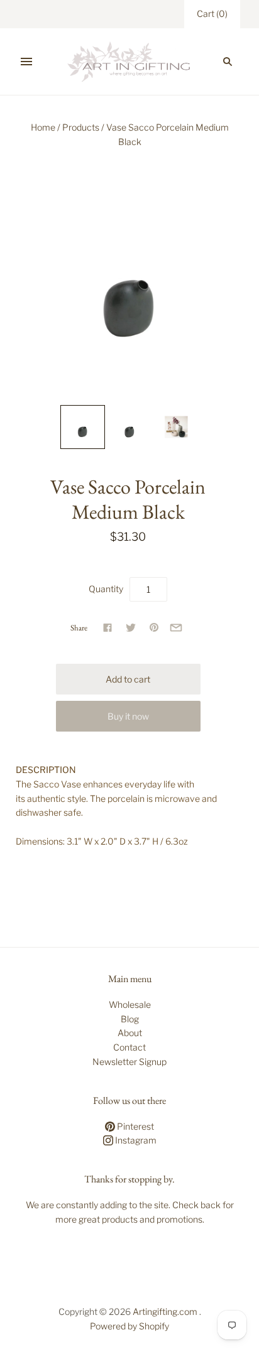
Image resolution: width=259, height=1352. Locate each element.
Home (43, 127)
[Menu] (26, 61)
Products (80, 127)
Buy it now (128, 716)
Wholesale (130, 1004)
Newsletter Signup (129, 1061)
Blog (130, 1019)
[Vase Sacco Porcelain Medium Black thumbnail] (129, 427)
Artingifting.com (165, 1311)
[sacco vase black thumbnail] (82, 427)
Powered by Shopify (129, 1326)
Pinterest (134, 1126)
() (212, 13)
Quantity (106, 588)
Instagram (135, 1140)
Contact (129, 1047)
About (130, 1032)
